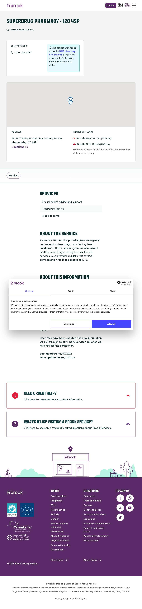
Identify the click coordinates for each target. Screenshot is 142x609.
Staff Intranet (91, 540)
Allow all (111, 324)
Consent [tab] (29, 291)
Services (14, 175)
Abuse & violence (60, 536)
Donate (111, 5)
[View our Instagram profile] (130, 498)
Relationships (58, 509)
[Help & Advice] (120, 5)
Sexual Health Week (95, 514)
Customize (69, 324)
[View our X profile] (120, 508)
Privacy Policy (61, 598)
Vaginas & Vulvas (60, 540)
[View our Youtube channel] (130, 508)
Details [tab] (71, 291)
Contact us (89, 496)
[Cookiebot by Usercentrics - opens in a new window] (119, 283)
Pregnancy (56, 500)
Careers (88, 505)
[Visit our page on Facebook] (120, 498)
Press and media (93, 500)
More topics (57, 560)
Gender (55, 519)
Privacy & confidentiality (97, 523)
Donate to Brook (92, 509)
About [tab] (113, 291)
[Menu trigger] (134, 5)
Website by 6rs (79, 598)
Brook (15, 5)
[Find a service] (127, 5)
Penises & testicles (60, 545)
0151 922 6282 (23, 52)
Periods (55, 514)
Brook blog (89, 519)
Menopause (57, 531)
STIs (53, 505)
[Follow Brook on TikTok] (120, 517)
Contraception (58, 496)
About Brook (90, 560)
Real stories (57, 549)
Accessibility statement (96, 536)
